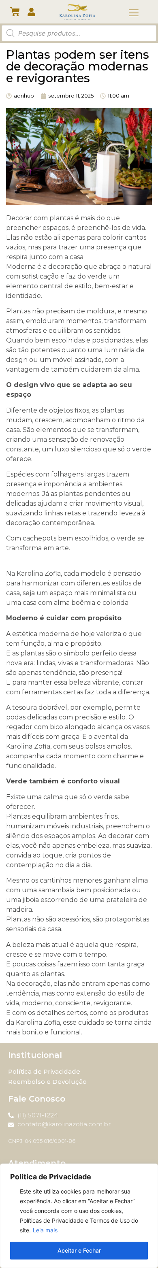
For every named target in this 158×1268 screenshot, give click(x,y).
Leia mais (45, 1230)
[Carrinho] (15, 11)
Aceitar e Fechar (79, 1250)
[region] (79, 1216)
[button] (133, 13)
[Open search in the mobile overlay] (79, 33)
